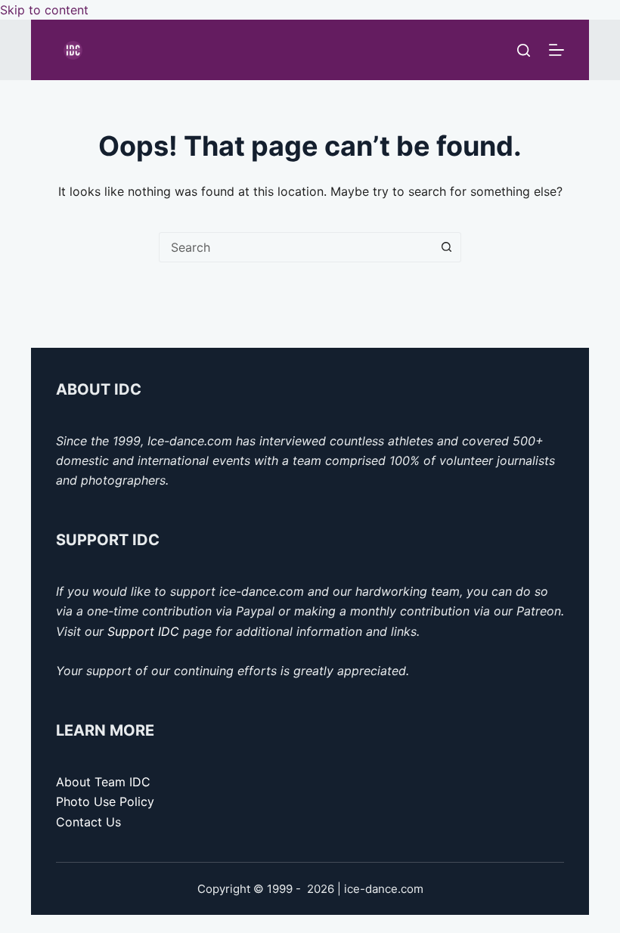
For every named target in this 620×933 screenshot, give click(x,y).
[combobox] (296, 247)
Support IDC (143, 631)
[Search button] (446, 247)
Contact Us (88, 821)
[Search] (523, 50)
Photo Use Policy (105, 801)
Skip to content (44, 9)
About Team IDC (103, 781)
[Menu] (556, 49)
